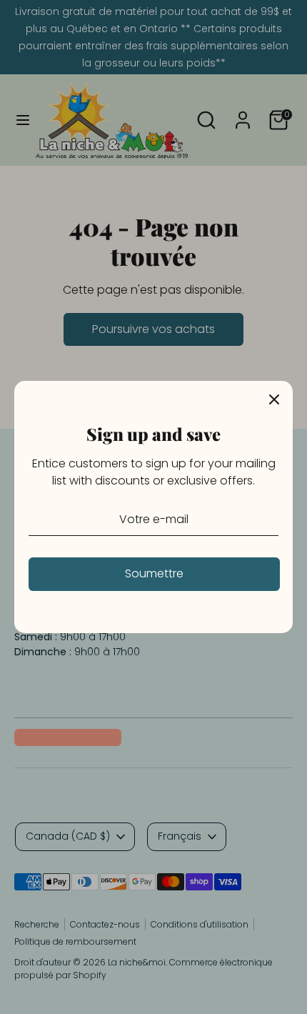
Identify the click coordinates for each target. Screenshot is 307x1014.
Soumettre (154, 573)
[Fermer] (274, 399)
